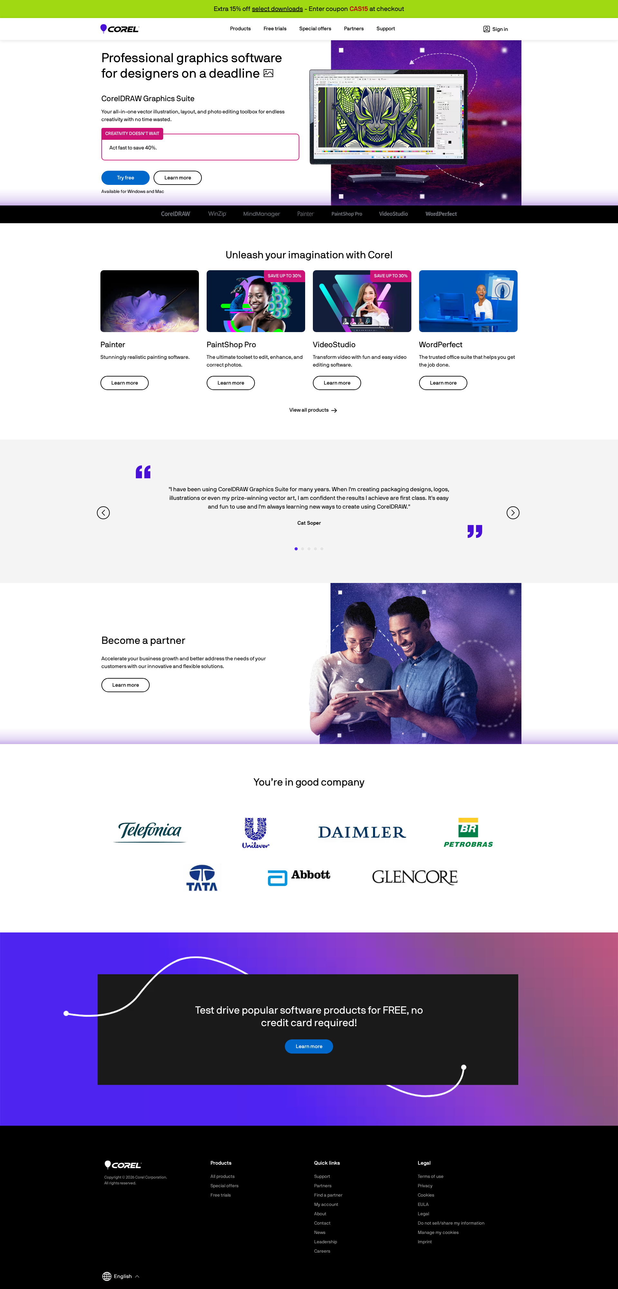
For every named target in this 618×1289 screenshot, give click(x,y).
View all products (309, 410)
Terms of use (431, 1176)
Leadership (325, 1242)
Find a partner (328, 1195)
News (319, 1232)
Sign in (500, 29)
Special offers (225, 1186)
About (320, 1214)
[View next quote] (513, 512)
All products (223, 1176)
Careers (322, 1251)
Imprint (425, 1242)
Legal (423, 1214)
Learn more (177, 177)
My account (326, 1204)
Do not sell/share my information (451, 1223)
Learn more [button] (124, 383)
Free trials (221, 1195)
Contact (322, 1223)
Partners (323, 1186)
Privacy (425, 1186)
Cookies (426, 1195)
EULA (423, 1204)
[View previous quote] (104, 512)
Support (322, 1176)
